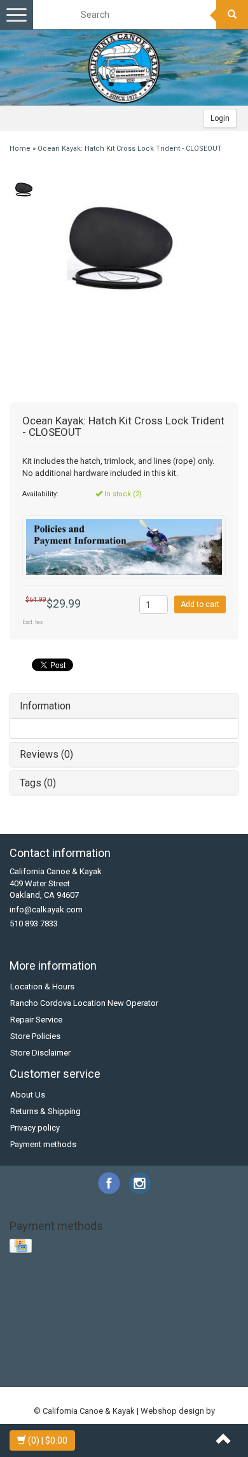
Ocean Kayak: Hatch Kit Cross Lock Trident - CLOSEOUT (130, 148)
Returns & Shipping (45, 1111)
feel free (189, 1303)
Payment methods (43, 1144)
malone (36, 1339)
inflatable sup (197, 1315)
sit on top (67, 1351)
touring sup (39, 1362)
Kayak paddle (121, 1280)
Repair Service (36, 1019)
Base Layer (38, 1280)
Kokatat (166, 1280)
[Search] (232, 14)
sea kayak (174, 1339)
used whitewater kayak (154, 1362)
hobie (60, 1315)
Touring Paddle (182, 1292)
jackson (35, 1327)
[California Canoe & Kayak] (124, 67)
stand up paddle (121, 1351)
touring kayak (205, 1351)
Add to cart (200, 604)
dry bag (154, 1303)
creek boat (51, 1303)
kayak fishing (138, 1327)
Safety (94, 1292)
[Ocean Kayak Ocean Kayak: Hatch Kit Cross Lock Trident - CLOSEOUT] (23, 190)
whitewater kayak (87, 1374)
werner (214, 1362)
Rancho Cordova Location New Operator (84, 1003)
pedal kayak (78, 1339)
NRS (21, 1292)
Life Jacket (206, 1280)
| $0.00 (47, 1440)
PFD (41, 1292)
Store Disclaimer (40, 1052)
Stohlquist (130, 1292)
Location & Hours (42, 986)
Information (45, 706)
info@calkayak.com (46, 909)
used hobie (86, 1362)
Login (220, 118)
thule (166, 1351)
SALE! (65, 1292)
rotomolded (128, 1339)
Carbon (77, 1280)
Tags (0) (38, 783)
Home (20, 148)
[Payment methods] (22, 1246)
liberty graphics (196, 1327)
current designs (105, 1303)
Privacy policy (35, 1128)
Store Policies (35, 1036)
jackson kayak (81, 1327)
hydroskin (148, 1315)
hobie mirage (100, 1315)
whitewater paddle (159, 1374)
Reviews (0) (46, 754)
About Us (27, 1094)
